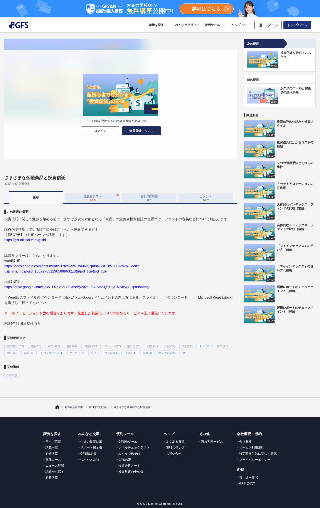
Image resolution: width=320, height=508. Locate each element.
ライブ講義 (53, 441)
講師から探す (54, 471)
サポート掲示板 (91, 447)
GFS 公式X (247, 483)
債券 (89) (71, 346)
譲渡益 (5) (187, 346)
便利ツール (212, 25)
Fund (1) (131, 352)
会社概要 (245, 441)
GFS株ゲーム (128, 441)
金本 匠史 (12, 375)
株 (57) (95, 352)
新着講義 (51, 477)
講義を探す (156, 25)
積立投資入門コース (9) (172, 352)
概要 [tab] (36, 198)
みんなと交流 (184, 25)
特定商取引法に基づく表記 (258, 453)
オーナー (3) (77, 352)
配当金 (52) (134, 346)
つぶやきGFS (89, 459)
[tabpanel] (120, 291)
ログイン (100, 130)
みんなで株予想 (129, 453)
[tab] (149, 198)
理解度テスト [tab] (92, 198)
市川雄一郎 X (248, 477)
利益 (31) (152, 346)
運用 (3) (147, 352)
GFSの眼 (124, 459)
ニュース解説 (54, 465)
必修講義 (51, 453)
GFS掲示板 (88, 453)
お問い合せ (174, 453)
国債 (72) (222, 346)
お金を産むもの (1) (52, 352)
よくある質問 (175, 441)
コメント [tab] (206, 198)
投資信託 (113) (15, 346)
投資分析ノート (129, 465)
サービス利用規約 (251, 447)
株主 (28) (169, 346)
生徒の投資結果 (91, 441)
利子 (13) (205, 346)
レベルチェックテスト (134, 447)
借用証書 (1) (112, 352)
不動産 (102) (91, 346)
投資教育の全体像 (130, 471)
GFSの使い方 (175, 447)
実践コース (53, 459)
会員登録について (141, 130)
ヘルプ (236, 25)
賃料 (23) (12, 352)
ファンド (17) (113, 346)
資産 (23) (35, 346)
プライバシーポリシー (255, 459)
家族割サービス (212, 441)
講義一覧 (51, 447)
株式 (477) (54, 346)
